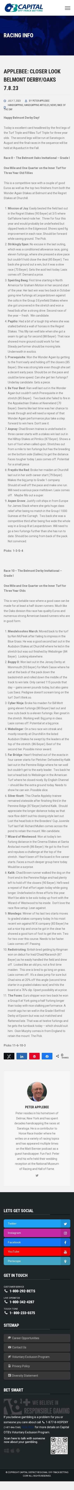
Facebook (14, 1242)
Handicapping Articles (36, 105)
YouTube (13, 1251)
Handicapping (15, 105)
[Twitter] (37, 1175)
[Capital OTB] (24, 7)
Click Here (27, 1427)
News (53, 105)
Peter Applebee (41, 100)
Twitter (12, 1223)
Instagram (14, 1232)
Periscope (14, 1261)
